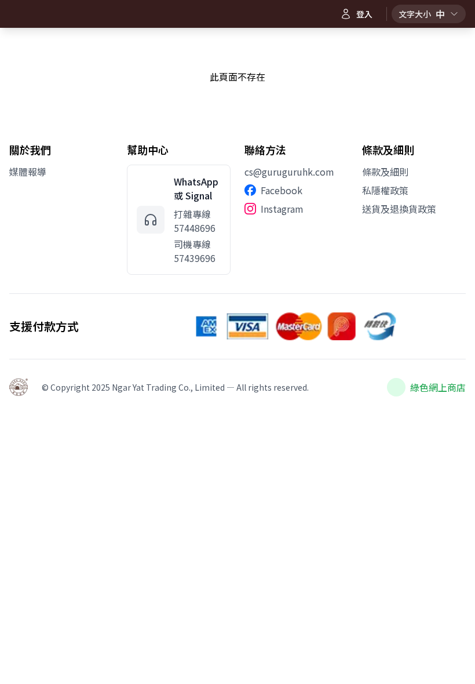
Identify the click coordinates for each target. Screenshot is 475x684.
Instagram (282, 209)
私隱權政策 (385, 190)
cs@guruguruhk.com (289, 172)
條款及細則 (385, 172)
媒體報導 (27, 172)
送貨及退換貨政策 (399, 209)
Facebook (281, 190)
